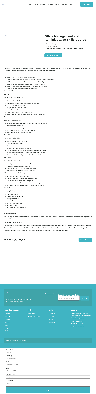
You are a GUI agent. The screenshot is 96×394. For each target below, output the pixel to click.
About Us (7, 316)
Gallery (7, 325)
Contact (71, 4)
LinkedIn (51, 316)
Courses (42, 4)
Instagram (52, 322)
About (36, 4)
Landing (7, 314)
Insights (64, 4)
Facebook (52, 314)
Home (30, 4)
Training (57, 4)
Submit (48, 390)
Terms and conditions (33, 316)
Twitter (51, 319)
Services (50, 4)
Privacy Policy (31, 314)
